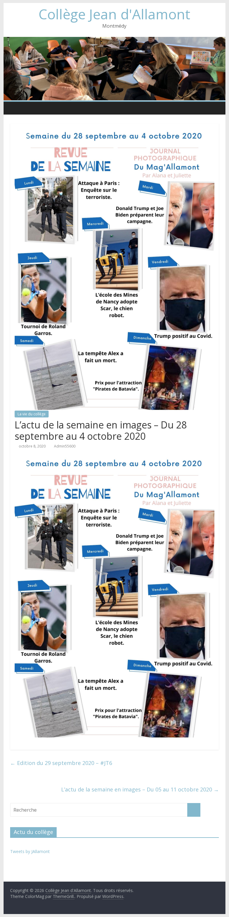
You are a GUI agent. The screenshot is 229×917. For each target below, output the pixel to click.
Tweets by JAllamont (30, 851)
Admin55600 (64, 446)
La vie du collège (32, 414)
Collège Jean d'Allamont (114, 14)
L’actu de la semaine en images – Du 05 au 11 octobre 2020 (140, 789)
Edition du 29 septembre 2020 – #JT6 (61, 762)
